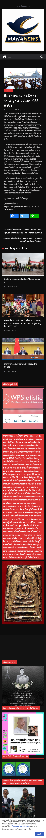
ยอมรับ (39, 834)
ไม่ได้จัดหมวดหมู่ (8, 90)
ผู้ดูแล (21, 110)
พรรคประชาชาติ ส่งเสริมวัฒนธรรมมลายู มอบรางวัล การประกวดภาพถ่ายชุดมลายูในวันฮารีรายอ (22, 323)
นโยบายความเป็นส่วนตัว (20, 826)
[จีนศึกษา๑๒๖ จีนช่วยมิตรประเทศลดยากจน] (23, 339)
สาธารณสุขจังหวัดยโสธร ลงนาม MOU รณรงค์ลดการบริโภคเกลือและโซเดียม (22, 240)
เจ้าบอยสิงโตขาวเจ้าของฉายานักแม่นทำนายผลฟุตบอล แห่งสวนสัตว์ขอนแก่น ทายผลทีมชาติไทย (23, 231)
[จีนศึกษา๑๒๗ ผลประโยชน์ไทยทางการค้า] (23, 255)
